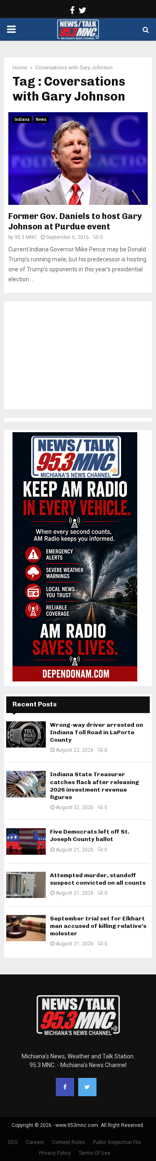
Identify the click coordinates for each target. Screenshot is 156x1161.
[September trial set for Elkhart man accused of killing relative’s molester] (26, 928)
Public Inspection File (117, 1142)
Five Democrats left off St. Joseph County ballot (89, 835)
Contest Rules (68, 1142)
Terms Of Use (94, 1153)
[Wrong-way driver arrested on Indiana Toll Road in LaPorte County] (26, 734)
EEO (13, 1142)
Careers (35, 1142)
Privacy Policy (55, 1153)
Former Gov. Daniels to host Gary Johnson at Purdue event (75, 221)
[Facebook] (65, 1087)
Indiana (22, 119)
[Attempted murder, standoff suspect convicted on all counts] (26, 885)
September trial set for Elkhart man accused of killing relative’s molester (98, 926)
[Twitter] (87, 1087)
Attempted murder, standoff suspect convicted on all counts (98, 879)
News (41, 119)
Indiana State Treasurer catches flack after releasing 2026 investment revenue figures (94, 786)
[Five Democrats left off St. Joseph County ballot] (26, 841)
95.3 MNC (26, 237)
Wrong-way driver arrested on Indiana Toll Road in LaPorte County (96, 732)
